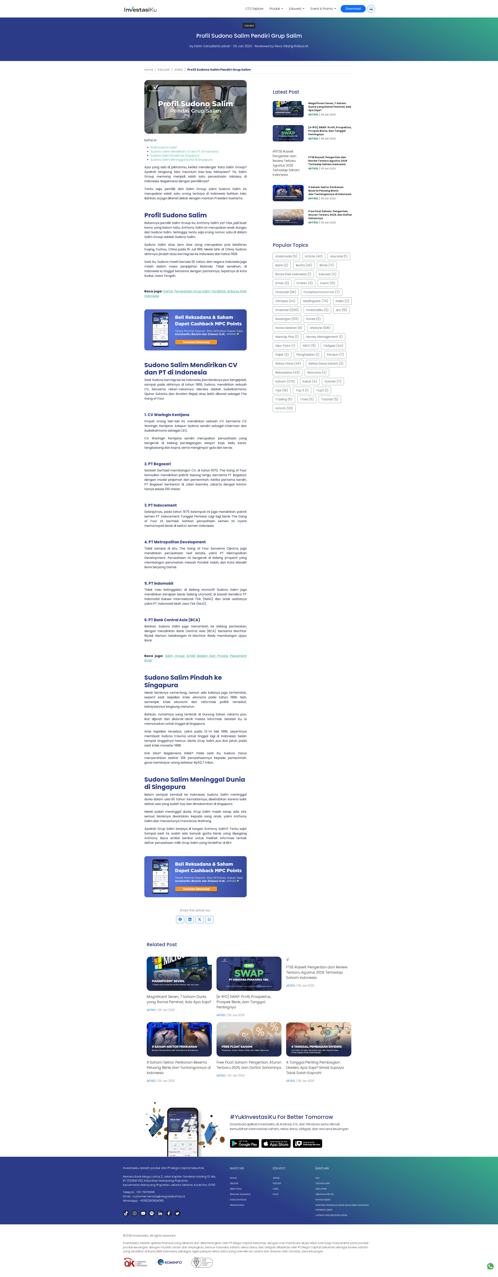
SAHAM (249, 26)
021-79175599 (146, 1192)
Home (148, 69)
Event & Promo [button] (322, 8)
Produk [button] (275, 8)
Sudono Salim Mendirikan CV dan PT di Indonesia (184, 151)
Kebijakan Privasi (325, 1194)
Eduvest (164, 69)
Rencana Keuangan (240, 1194)
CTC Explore (254, 8)
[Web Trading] (371, 9)
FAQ (317, 1178)
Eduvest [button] (295, 8)
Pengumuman (237, 1205)
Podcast (277, 1183)
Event (276, 1194)
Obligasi (234, 1183)
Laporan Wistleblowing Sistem (331, 1215)
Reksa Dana (236, 1188)
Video (275, 1188)
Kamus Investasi (238, 1199)
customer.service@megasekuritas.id (158, 1196)
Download (353, 8)
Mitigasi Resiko (323, 1199)
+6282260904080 (152, 1201)
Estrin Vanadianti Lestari (212, 46)
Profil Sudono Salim (164, 147)
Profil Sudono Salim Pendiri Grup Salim (219, 69)
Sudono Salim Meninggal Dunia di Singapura (181, 160)
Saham (233, 1178)
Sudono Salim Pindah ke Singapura (175, 156)
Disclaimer (321, 1188)
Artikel (178, 69)
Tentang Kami (323, 1183)
